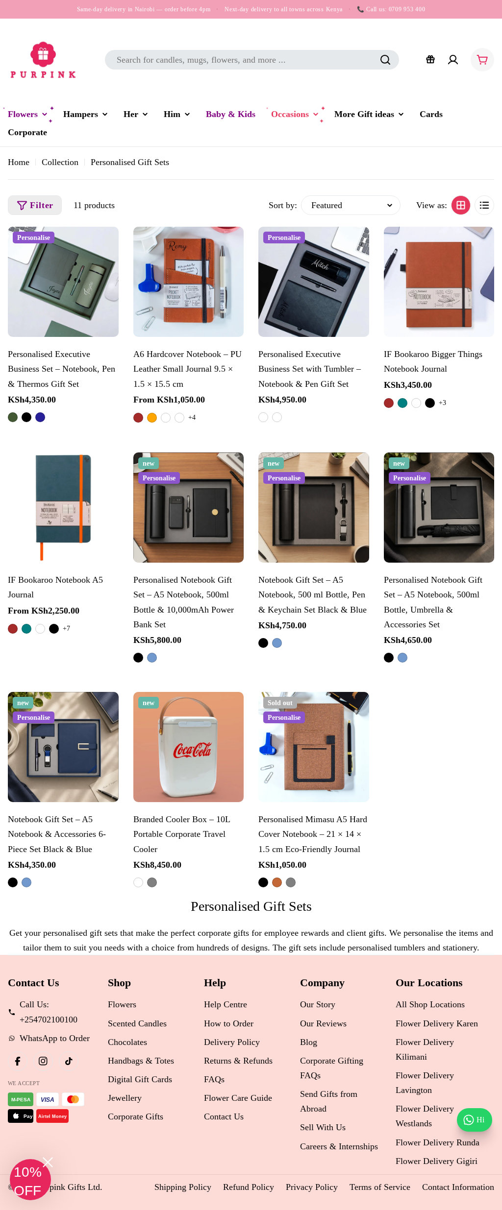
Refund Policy (248, 1187)
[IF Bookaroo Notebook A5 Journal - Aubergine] (40, 629)
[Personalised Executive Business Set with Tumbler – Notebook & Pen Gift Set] (313, 282)
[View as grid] (461, 205)
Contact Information (458, 1187)
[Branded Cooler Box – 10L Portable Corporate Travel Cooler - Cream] (138, 882)
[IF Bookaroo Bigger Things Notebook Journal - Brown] (389, 403)
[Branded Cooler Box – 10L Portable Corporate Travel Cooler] (188, 747)
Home (18, 162)
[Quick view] (106, 246)
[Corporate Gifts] (430, 60)
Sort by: (283, 205)
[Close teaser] (48, 1162)
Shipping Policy (182, 1187)
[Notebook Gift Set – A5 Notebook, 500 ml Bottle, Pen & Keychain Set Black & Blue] (313, 507)
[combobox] (252, 60)
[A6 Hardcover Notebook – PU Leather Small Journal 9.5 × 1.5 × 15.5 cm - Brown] (138, 418)
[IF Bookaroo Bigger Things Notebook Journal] (439, 282)
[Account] (453, 60)
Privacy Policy (312, 1187)
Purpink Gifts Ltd (68, 1187)
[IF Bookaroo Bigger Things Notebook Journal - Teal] (402, 403)
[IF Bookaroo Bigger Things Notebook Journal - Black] (430, 403)
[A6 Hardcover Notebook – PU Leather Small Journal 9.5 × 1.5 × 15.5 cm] (188, 282)
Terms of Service (380, 1187)
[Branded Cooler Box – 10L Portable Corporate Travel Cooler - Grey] (152, 882)
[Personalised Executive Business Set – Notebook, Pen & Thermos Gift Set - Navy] (40, 417)
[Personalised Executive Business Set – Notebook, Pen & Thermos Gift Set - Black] (26, 417)
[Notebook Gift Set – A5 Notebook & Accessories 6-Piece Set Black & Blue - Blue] (26, 882)
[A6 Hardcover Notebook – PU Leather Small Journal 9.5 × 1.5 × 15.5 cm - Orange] (152, 418)
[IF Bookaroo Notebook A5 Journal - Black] (54, 629)
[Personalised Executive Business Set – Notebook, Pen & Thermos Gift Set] (63, 282)
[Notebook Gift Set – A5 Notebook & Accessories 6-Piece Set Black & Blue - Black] (13, 882)
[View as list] (484, 205)
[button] (30, 1179)
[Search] (385, 60)
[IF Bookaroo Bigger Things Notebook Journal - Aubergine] (416, 403)
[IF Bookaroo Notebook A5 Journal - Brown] (13, 629)
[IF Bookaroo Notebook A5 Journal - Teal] (26, 629)
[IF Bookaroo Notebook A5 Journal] (63, 507)
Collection (60, 162)
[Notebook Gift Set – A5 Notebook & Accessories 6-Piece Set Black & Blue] (63, 747)
